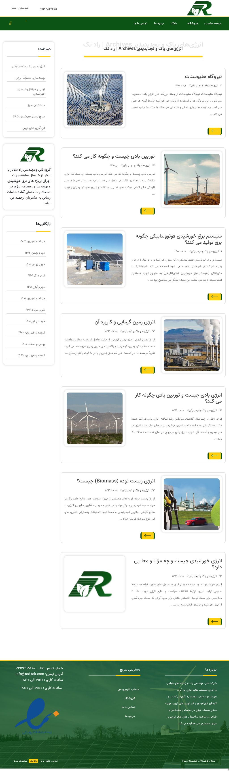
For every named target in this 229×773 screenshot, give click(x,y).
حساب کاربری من (128, 689)
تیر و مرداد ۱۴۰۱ (35, 310)
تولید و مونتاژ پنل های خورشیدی (31, 91)
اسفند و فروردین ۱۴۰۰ (31, 332)
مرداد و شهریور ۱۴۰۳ (32, 241)
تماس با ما (140, 23)
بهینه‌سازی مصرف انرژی (30, 78)
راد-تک (33, 761)
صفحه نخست (212, 23)
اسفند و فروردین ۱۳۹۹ (31, 355)
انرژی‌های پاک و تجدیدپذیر (204, 86)
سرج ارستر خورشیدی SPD (29, 116)
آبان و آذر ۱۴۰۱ (36, 275)
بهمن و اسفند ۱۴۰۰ (33, 344)
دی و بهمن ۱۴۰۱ (35, 264)
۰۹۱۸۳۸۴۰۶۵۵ (48, 9)
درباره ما (159, 23)
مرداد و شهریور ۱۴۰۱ (33, 298)
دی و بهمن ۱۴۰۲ (35, 253)
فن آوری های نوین (34, 128)
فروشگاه (192, 23)
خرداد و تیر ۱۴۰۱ (35, 321)
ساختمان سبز (36, 105)
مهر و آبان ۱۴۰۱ (36, 287)
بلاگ (174, 23)
